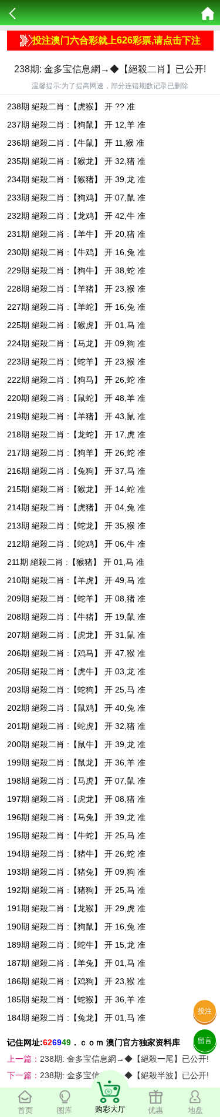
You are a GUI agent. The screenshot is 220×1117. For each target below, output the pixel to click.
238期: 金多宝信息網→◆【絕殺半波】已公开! (124, 1075)
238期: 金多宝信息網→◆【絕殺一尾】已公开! (124, 1059)
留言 (205, 1040)
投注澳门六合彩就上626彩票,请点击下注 (116, 40)
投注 (205, 1011)
